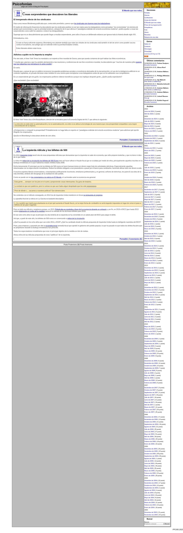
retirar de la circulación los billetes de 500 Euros (40, 161)
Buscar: (146, 522)
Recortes (147, 35)
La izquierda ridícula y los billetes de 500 (44, 150)
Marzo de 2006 (149, 439)
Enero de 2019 (149, 172)
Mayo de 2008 (149, 375)
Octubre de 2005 (150, 453)
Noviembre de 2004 (151, 483)
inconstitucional (51, 226)
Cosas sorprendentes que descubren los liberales (50, 14)
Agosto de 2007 (149, 395)
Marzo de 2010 (149, 329)
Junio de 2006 (149, 431)
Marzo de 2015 (149, 241)
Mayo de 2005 (149, 466)
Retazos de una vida (151, 37)
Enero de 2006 (149, 444)
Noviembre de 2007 (151, 387)
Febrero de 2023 (150, 131)
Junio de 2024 (149, 111)
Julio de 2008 (148, 373)
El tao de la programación (153, 25)
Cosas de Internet (150, 20)
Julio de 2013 (148, 277)
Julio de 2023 (148, 121)
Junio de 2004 (149, 495)
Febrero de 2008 (150, 383)
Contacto (147, 46)
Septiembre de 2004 (151, 488)
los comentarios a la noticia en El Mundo (46, 177)
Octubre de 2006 (150, 422)
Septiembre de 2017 (151, 192)
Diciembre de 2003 (150, 512)
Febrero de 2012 (150, 302)
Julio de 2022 (148, 143)
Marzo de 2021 (149, 150)
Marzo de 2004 (149, 502)
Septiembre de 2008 (151, 368)
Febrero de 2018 (150, 185)
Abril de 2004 (148, 500)
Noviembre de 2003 (151, 515)
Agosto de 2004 (149, 490)
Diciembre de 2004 (150, 480)
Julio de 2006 (148, 429)
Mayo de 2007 (149, 402)
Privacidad (147, 51)
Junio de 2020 (149, 155)
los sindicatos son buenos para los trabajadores (92, 23)
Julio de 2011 (148, 314)
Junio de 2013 (149, 280)
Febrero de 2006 (150, 441)
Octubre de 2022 (150, 138)
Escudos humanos (150, 65)
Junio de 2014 (149, 253)
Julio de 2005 (148, 461)
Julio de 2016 (148, 224)
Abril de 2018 (148, 180)
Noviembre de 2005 (151, 451)
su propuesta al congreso (92, 195)
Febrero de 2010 (150, 331)
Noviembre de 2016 (151, 216)
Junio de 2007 (149, 400)
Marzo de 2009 (149, 351)
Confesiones (148, 17)
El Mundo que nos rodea (132, 10)
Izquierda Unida (26, 155)
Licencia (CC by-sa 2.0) (152, 54)
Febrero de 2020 (150, 163)
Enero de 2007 (149, 412)
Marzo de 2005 (149, 471)
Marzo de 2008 (149, 380)
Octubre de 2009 (150, 341)
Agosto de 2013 (149, 275)
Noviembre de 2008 (151, 363)
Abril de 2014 (148, 255)
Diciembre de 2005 (150, 449)
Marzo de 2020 (149, 160)
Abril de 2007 (148, 405)
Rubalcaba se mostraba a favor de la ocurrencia (80, 209)
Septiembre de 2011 (151, 309)
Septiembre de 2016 (151, 221)
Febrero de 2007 (150, 409)
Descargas (148, 49)
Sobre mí (147, 44)
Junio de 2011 (149, 317)
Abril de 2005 (148, 468)
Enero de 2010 (149, 334)
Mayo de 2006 (149, 434)
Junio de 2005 (149, 463)
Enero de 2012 (149, 304)
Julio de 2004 (148, 493)
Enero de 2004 (149, 507)
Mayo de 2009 (149, 346)
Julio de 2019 (148, 167)
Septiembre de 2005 (151, 456)
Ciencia (146, 15)
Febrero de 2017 (150, 207)
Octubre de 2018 (150, 177)
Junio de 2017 (149, 197)
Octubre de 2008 (150, 365)
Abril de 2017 (148, 202)
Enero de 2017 (149, 209)
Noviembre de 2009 (151, 339)
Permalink (124, 140)
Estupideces (148, 27)
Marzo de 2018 (149, 182)
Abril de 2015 (148, 238)
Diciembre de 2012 (150, 287)
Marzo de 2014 (149, 258)
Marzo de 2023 (149, 128)
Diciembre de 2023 (150, 119)
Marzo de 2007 (149, 407)
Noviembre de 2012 (151, 290)
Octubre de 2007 (150, 390)
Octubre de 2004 (150, 485)
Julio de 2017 (148, 194)
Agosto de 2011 (149, 312)
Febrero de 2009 (150, 353)
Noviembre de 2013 (151, 270)
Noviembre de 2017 (151, 189)
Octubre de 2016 (150, 219)
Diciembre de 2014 (150, 246)
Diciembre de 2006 (150, 417)
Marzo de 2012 (149, 299)
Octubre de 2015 (150, 236)
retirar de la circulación (76, 218)
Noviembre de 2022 (151, 136)
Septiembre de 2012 (151, 295)
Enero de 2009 (149, 356)
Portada (147, 13)
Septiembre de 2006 (151, 424)
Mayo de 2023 (149, 123)
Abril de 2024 (148, 114)
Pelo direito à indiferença (152, 81)
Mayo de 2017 (149, 199)
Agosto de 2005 (149, 458)
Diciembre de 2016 (150, 214)
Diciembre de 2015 (150, 233)
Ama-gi (146, 69)
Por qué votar (148, 77)
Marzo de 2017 (149, 204)
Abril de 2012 (148, 297)
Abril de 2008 (148, 378)
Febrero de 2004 (150, 505)
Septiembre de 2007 (151, 392)
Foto (145, 30)
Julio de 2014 (148, 251)
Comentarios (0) (135, 140)
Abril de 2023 (148, 126)
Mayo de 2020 (149, 158)
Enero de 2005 (149, 475)
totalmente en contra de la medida (31, 211)
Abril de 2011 (148, 321)
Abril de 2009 (148, 348)
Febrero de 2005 (150, 473)
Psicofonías (22, 4)
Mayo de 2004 (149, 497)
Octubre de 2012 (150, 292)
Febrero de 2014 (150, 260)
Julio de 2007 (148, 397)
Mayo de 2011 (149, 319)
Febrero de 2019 (150, 170)
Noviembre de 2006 (151, 419)
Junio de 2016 (149, 226)
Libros (146, 32)
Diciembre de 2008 (150, 361)
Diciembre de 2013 (150, 268)
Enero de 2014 (149, 263)
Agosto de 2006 (149, 427)
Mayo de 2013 (149, 282)
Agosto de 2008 (149, 370)
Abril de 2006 (148, 436)
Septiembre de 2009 (151, 343)
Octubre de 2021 (150, 148)
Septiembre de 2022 (151, 141)
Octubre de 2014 (150, 248)
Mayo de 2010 (149, 326)
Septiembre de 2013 (151, 273)
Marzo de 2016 (149, 229)
